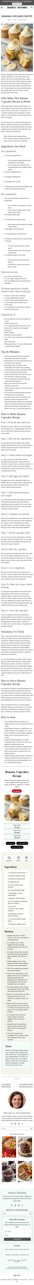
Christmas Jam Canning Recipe (17, 1261)
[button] (27, 873)
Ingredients (9, 860)
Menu (18, 1275)
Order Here (17, 3)
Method (18, 860)
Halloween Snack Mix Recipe (17, 1249)
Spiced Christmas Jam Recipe (17, 1255)
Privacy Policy (24, 1279)
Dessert (17, 1078)
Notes (26, 860)
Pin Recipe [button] (16, 791)
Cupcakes (9, 74)
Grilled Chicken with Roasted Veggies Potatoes (17, 1267)
